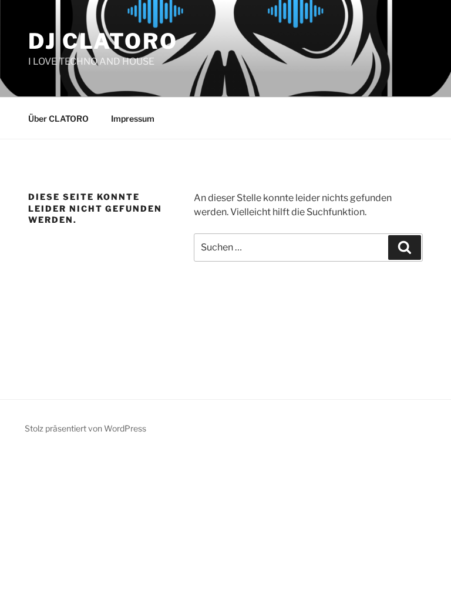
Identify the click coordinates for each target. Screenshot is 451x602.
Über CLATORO (58, 118)
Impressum (132, 118)
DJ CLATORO (103, 41)
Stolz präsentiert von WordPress (85, 428)
